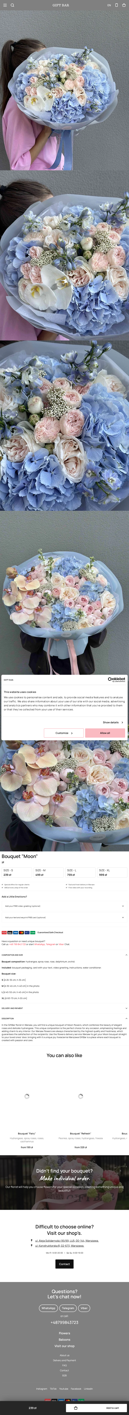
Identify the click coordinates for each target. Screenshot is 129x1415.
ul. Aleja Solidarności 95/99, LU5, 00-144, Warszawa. (67, 1240)
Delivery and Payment (64, 1360)
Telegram (50, 944)
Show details (111, 722)
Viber (61, 944)
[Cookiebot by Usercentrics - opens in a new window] (110, 679)
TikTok (53, 1388)
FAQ (64, 1365)
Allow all (105, 733)
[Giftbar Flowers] (61, 5)
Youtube (63, 1388)
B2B (64, 1375)
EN (109, 5)
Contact (64, 1264)
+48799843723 (64, 1322)
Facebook (76, 1388)
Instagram (41, 1388)
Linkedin (88, 1388)
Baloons (64, 1339)
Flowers (64, 1333)
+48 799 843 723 (17, 944)
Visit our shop (65, 1346)
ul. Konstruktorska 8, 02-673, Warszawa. (59, 1246)
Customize (62, 733)
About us (64, 1355)
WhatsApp (39, 944)
